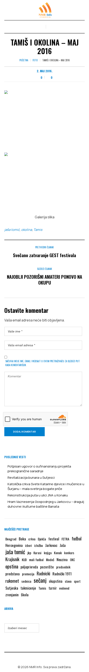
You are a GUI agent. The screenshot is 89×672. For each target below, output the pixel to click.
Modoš (50, 559)
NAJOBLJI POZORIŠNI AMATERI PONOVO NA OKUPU (44, 279)
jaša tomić (12, 229)
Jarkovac (51, 545)
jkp (29, 552)
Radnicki (43, 573)
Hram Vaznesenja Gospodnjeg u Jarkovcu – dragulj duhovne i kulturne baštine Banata (46, 504)
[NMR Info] (44, 10)
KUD (24, 559)
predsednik (63, 567)
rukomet (12, 581)
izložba (38, 545)
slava (68, 581)
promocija (28, 573)
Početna (23, 60)
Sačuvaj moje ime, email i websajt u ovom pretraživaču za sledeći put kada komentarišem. (42, 363)
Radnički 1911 (62, 573)
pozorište (47, 567)
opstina (11, 566)
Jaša (63, 545)
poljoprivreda (29, 567)
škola (25, 594)
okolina (26, 229)
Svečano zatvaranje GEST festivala (44, 255)
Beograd (10, 538)
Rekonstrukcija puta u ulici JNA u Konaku (38, 495)
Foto (35, 60)
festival (53, 538)
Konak (58, 552)
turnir (53, 588)
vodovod (64, 588)
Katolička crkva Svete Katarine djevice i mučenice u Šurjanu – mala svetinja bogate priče (46, 486)
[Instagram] (47, 657)
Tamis (37, 229)
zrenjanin (12, 594)
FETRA (65, 539)
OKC (72, 559)
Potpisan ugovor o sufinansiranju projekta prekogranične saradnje (39, 468)
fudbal (76, 538)
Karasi (37, 552)
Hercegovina (14, 545)
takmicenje (28, 588)
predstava (12, 573)
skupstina (55, 581)
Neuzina (62, 559)
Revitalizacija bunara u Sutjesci (31, 477)
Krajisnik (12, 559)
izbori (28, 545)
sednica (26, 581)
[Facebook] (41, 657)
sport (77, 581)
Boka (22, 538)
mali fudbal (36, 559)
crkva (31, 539)
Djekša (42, 539)
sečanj (40, 580)
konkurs (69, 552)
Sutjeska (11, 588)
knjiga (48, 552)
